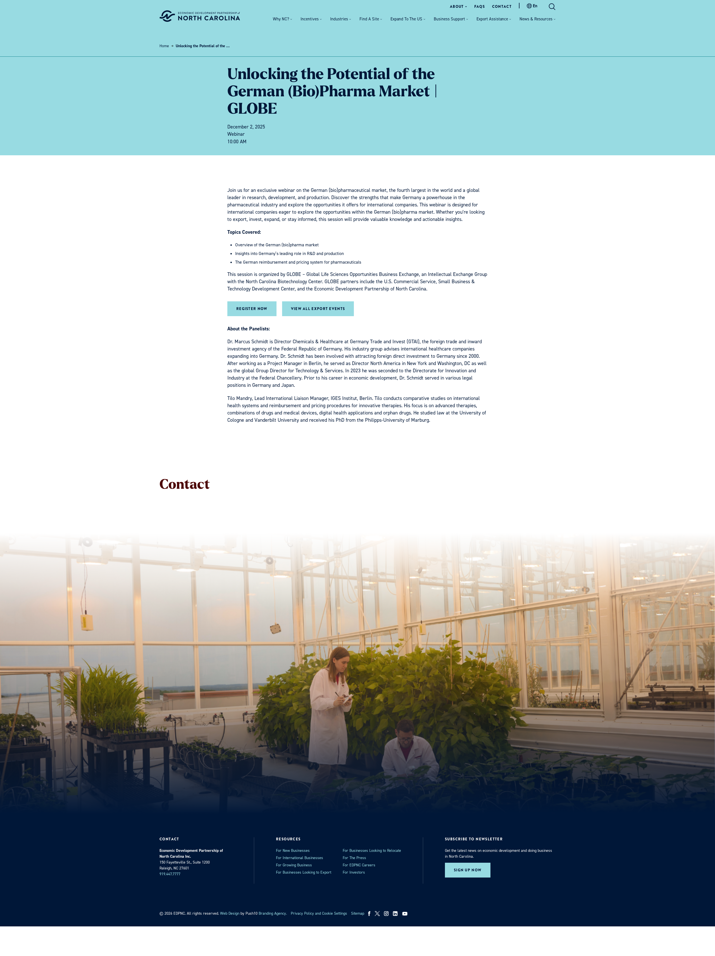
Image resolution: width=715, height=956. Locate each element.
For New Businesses (293, 850)
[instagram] (386, 913)
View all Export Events (318, 308)
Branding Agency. (273, 913)
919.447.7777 (169, 874)
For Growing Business (294, 865)
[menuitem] (458, 6)
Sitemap (357, 913)
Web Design (229, 913)
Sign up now (468, 870)
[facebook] (369, 913)
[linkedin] (395, 913)
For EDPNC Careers (359, 865)
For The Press (354, 857)
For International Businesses (299, 857)
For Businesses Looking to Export (303, 872)
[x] (377, 913)
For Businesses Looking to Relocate (372, 850)
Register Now (252, 308)
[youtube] (405, 913)
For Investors (354, 872)
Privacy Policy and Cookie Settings (319, 913)
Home (164, 46)
